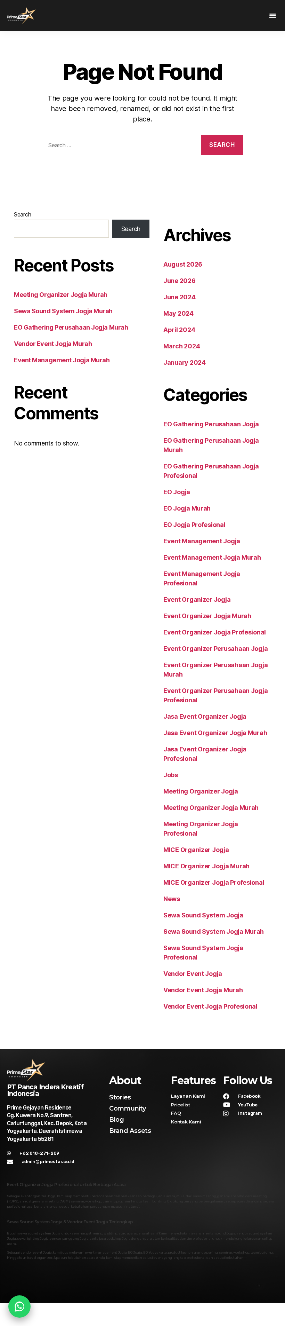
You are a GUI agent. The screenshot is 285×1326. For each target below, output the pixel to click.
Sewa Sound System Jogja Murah (63, 311)
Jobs (170, 775)
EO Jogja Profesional (194, 524)
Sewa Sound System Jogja (203, 915)
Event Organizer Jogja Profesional (214, 632)
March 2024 (181, 346)
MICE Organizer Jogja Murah (206, 866)
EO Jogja (176, 492)
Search (22, 214)
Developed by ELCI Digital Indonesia (237, 1310)
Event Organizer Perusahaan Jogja (215, 648)
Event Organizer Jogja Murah (207, 615)
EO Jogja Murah (187, 508)
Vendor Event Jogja (192, 973)
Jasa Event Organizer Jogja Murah (215, 732)
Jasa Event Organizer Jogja (204, 716)
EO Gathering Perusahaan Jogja (211, 424)
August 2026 (182, 264)
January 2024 (184, 362)
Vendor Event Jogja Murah (53, 343)
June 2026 (179, 280)
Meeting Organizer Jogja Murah (60, 294)
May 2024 (178, 313)
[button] (272, 15)
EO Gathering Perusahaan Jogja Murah (71, 327)
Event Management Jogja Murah (61, 360)
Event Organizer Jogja (196, 599)
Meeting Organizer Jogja (200, 791)
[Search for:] (118, 146)
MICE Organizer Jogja (196, 849)
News (171, 898)
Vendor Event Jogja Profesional (210, 1006)
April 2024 (179, 329)
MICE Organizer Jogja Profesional (213, 882)
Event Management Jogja (201, 541)
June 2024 (179, 297)
